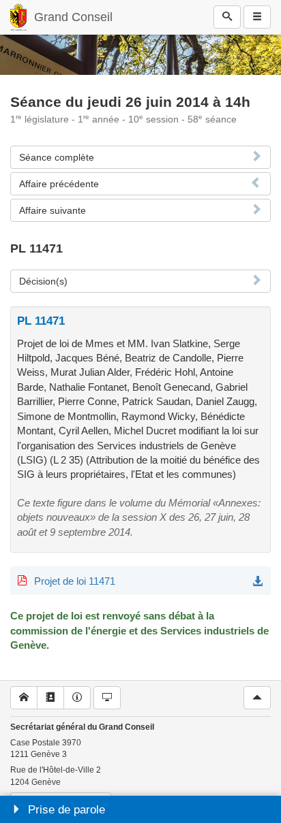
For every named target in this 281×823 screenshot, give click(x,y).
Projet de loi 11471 (74, 581)
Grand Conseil (73, 17)
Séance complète (56, 157)
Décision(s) (43, 281)
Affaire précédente (59, 183)
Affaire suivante (52, 210)
